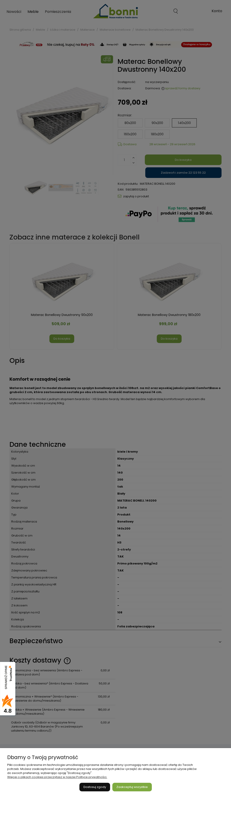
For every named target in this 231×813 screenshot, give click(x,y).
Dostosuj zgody (94, 787)
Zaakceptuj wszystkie (132, 787)
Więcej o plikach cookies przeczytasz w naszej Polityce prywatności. (57, 777)
